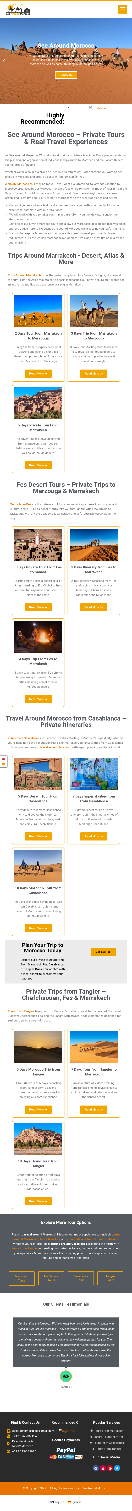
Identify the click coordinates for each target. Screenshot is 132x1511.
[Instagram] (103, 1468)
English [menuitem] (59, 1502)
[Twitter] (117, 1468)
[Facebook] (96, 1468)
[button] (4, 61)
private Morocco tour (21, 184)
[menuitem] (57, 1502)
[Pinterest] (110, 1468)
